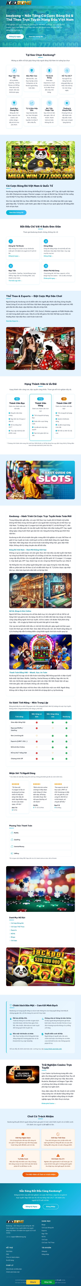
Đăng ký (44, 1251)
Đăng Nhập (50, 1207)
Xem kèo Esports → (13, 321)
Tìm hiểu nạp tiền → (15, 281)
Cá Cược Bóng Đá (17, 923)
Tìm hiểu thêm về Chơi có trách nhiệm (40, 1174)
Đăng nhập (45, 1254)
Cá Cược (14, 940)
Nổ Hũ (13, 934)
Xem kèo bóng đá (36, 37)
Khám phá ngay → (50, 278)
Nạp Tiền (45, 1234)
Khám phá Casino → (49, 1103)
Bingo (13, 937)
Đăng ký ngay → (14, 256)
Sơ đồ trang (10, 1260)
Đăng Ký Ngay (31, 1207)
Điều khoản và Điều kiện (14, 1269)
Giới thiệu (9, 1251)
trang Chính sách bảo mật (53, 1049)
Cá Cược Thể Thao (17, 927)
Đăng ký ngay (15, 37)
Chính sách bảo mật (13, 1272)
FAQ (7, 1254)
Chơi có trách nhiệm (12, 1257)
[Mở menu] (72, 3)
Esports (14, 930)
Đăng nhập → (48, 256)
